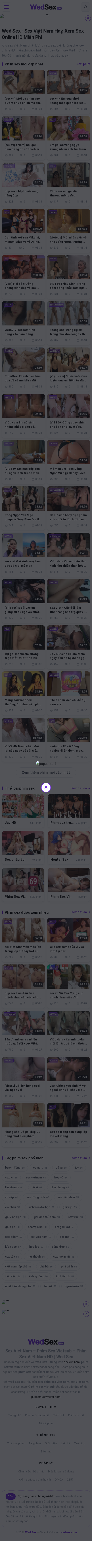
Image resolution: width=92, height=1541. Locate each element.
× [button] (46, 787)
